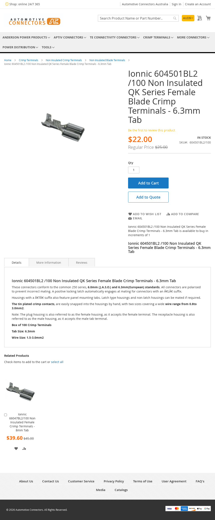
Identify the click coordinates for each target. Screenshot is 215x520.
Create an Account (198, 4)
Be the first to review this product (151, 130)
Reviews (81, 263)
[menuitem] (25, 37)
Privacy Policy (114, 481)
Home (8, 60)
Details (16, 263)
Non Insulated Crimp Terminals (64, 60)
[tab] (16, 262)
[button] (188, 18)
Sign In (176, 4)
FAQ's (200, 481)
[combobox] (138, 18)
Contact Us (50, 481)
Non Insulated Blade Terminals (107, 60)
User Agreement (174, 481)
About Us (26, 481)
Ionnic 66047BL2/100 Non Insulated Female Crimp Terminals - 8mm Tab (22, 422)
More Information (48, 263)
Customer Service (81, 481)
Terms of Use (142, 481)
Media (100, 490)
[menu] (107, 42)
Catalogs (121, 490)
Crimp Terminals (29, 60)
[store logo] (33, 20)
